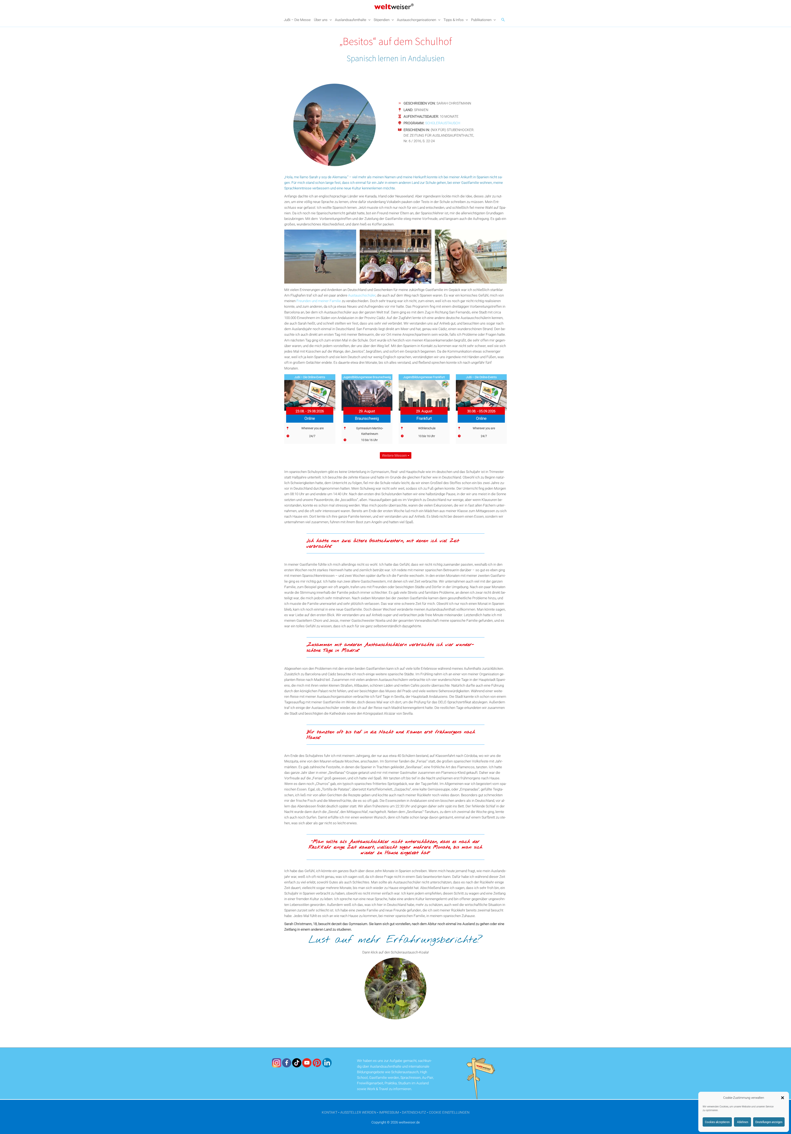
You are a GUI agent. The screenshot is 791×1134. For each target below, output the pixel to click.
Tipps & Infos (453, 20)
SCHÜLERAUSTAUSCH (442, 123)
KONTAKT (329, 1112)
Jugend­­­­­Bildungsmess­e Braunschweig (367, 377)
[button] (782, 1098)
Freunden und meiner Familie (318, 301)
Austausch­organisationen (416, 20)
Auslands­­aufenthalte (350, 20)
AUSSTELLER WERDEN (358, 1112)
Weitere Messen (395, 455)
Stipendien (382, 20)
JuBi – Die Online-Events (309, 377)
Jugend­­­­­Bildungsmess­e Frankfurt (424, 377)
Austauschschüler (362, 295)
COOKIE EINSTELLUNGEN (449, 1112)
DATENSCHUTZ (414, 1112)
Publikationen (481, 20)
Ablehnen (742, 1122)
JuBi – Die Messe (297, 20)
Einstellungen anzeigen (768, 1122)
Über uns (321, 20)
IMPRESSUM (389, 1112)
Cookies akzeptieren (717, 1122)
